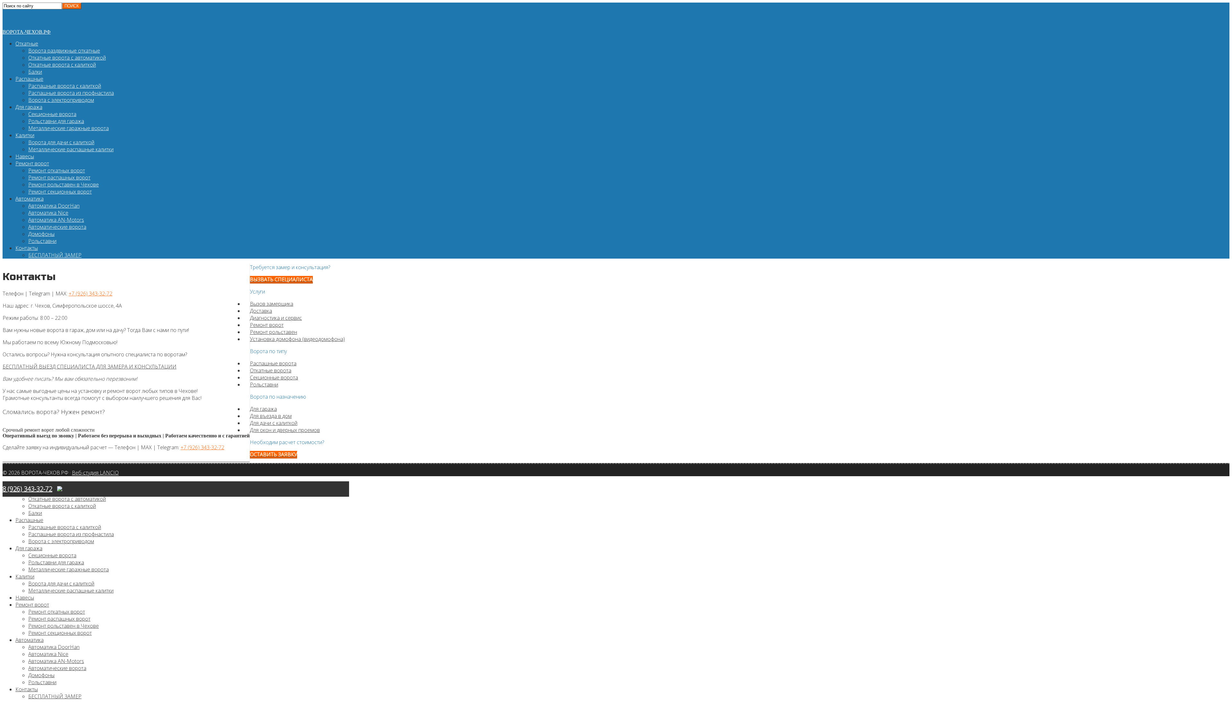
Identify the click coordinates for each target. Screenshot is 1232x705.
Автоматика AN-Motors (56, 219)
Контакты (26, 248)
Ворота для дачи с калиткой (61, 142)
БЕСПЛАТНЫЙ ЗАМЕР (54, 255)
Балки (35, 71)
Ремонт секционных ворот (60, 191)
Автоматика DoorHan (54, 205)
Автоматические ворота (57, 226)
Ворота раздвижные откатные (64, 50)
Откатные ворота (270, 370)
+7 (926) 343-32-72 (90, 293)
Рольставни (42, 241)
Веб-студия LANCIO (95, 472)
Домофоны (41, 233)
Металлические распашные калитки (71, 149)
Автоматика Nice (48, 212)
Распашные (29, 78)
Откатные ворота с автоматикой (67, 57)
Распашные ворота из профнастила (71, 92)
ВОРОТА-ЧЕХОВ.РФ (27, 32)
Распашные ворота (273, 363)
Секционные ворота (52, 114)
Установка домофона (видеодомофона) (297, 339)
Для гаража (28, 107)
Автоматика (29, 198)
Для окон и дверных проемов (285, 430)
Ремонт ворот (32, 163)
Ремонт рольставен (273, 332)
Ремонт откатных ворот (56, 170)
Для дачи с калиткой (273, 423)
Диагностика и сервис (276, 317)
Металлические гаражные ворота (68, 128)
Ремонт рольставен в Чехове (63, 184)
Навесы (24, 156)
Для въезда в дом (271, 415)
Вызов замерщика (271, 303)
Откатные (26, 43)
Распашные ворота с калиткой (64, 85)
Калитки (24, 135)
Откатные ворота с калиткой (62, 64)
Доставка (261, 310)
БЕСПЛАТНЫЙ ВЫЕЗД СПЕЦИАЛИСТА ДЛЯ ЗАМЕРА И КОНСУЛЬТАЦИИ (89, 366)
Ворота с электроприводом (61, 100)
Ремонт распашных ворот (59, 177)
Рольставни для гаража (56, 121)
